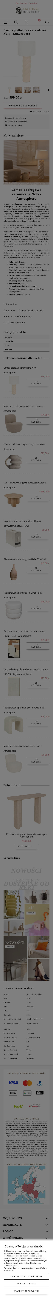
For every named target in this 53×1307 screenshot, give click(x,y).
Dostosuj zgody (26, 1284)
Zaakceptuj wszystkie (26, 1291)
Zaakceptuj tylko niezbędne (26, 1277)
